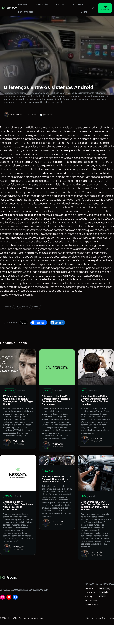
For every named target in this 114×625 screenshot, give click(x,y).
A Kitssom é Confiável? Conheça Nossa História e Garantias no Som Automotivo (56, 400)
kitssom (25, 306)
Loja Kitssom (105, 8)
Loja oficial (103, 592)
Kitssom (47, 390)
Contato (102, 595)
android (8, 306)
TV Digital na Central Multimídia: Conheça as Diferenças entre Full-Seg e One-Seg (18, 400)
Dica (84, 390)
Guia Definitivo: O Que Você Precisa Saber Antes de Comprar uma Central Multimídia (95, 506)
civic (16, 306)
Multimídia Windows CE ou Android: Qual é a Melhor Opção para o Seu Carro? (56, 479)
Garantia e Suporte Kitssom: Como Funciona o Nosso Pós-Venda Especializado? (18, 506)
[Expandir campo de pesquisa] (92, 8)
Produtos (9, 390)
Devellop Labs (108, 618)
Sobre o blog (104, 588)
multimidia (35, 306)
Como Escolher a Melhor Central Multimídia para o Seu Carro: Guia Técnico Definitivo (95, 400)
